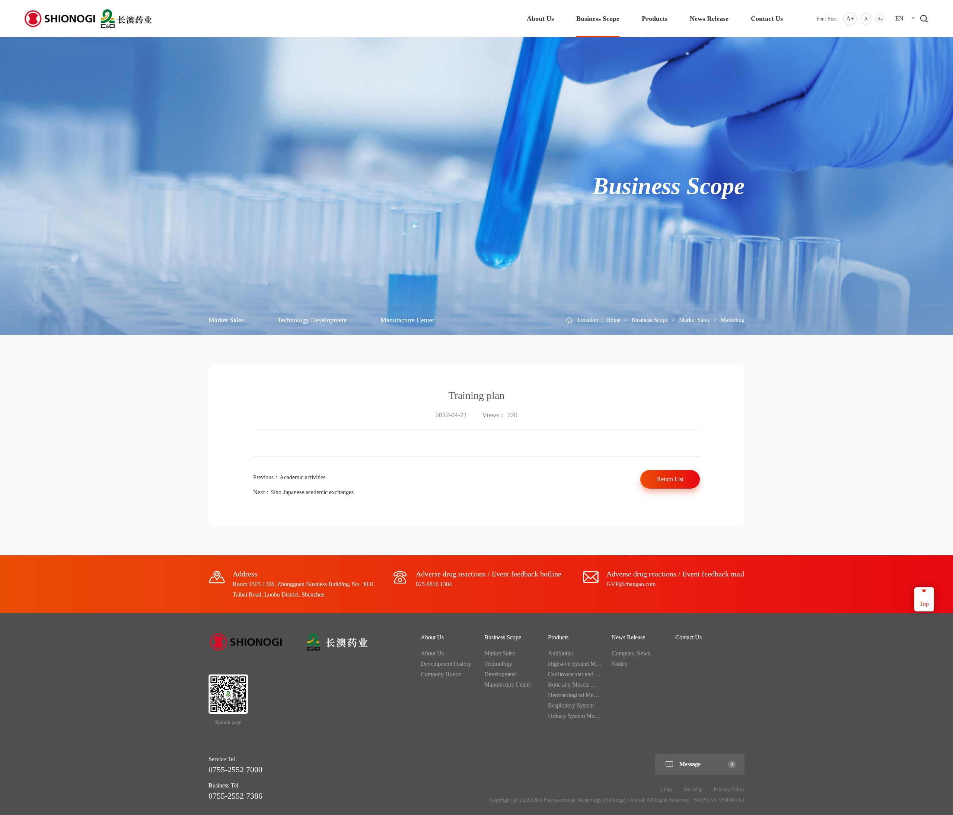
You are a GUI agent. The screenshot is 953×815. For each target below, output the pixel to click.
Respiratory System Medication (585, 705)
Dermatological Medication (580, 695)
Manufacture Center (407, 320)
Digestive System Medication (582, 664)
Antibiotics (561, 653)
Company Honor (440, 674)
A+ (850, 18)
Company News (631, 653)
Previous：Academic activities (289, 477)
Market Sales (694, 320)
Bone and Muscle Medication (582, 684)
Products (654, 18)
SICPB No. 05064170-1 (719, 800)
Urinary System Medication (580, 716)
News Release (709, 18)
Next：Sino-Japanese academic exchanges (303, 492)
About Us (540, 18)
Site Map (692, 789)
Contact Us (767, 18)
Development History (446, 664)
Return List (670, 479)
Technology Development (312, 320)
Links (666, 789)
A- (879, 19)
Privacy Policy (729, 789)
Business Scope (597, 18)
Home (613, 320)
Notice (619, 664)
